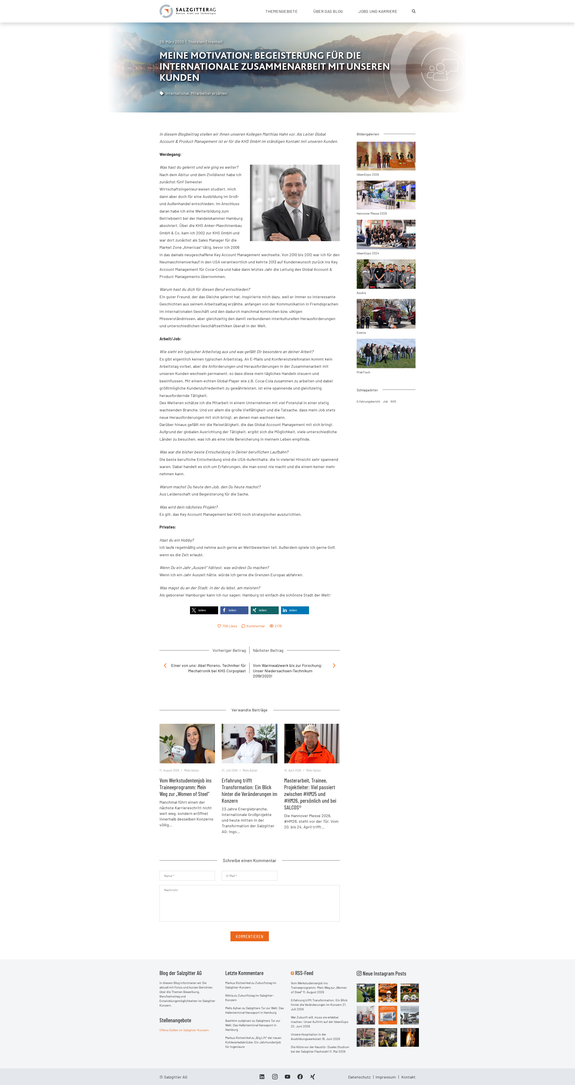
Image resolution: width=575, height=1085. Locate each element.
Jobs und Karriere (377, 11)
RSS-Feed (304, 972)
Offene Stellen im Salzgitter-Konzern (184, 1030)
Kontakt (408, 1076)
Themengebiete (281, 11)
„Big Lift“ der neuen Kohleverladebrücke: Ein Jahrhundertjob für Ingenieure (253, 1042)
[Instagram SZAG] (366, 992)
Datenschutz (359, 1076)
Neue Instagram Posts (384, 973)
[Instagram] (275, 1078)
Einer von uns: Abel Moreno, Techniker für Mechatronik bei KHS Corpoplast (208, 668)
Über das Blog (328, 11)
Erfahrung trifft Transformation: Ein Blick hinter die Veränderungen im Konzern (249, 790)
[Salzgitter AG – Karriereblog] (187, 10)
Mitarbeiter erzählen (209, 93)
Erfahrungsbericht (368, 401)
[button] (204, 610)
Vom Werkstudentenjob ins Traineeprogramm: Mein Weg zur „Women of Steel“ (185, 787)
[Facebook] (300, 1078)
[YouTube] (287, 1078)
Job (385, 401)
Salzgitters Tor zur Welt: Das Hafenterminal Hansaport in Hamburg (252, 1025)
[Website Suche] (414, 11)
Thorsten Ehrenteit (205, 41)
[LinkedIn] (262, 1078)
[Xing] (312, 1078)
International (177, 93)
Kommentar (255, 626)
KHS (393, 401)
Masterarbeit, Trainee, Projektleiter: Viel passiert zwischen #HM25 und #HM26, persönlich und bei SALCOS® (310, 794)
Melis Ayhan (191, 770)
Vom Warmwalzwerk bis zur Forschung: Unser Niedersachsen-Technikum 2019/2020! (287, 670)
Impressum (386, 1076)
